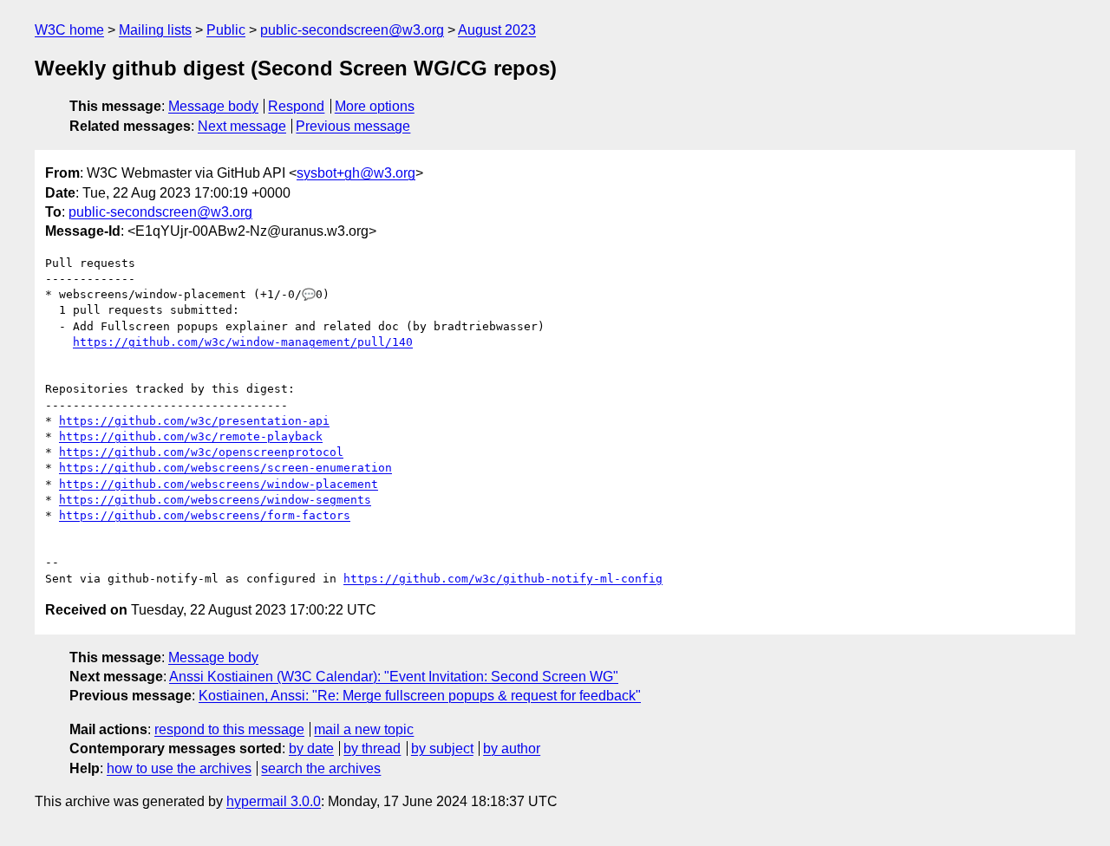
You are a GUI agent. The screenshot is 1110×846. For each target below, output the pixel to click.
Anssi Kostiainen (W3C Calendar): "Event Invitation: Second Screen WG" (393, 676)
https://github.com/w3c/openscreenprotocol (201, 452)
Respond (296, 106)
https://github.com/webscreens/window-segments (215, 499)
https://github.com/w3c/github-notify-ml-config (503, 578)
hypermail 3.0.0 (273, 801)
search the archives (321, 768)
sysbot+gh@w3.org (356, 173)
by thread (372, 748)
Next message (242, 126)
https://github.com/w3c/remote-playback (191, 436)
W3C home (69, 30)
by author (511, 748)
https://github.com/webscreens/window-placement (218, 484)
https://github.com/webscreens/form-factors (204, 515)
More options (375, 106)
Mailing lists (155, 30)
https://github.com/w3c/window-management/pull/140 (243, 341)
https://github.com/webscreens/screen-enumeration (225, 467)
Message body (213, 106)
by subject (442, 748)
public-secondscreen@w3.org (352, 30)
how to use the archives (179, 768)
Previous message (353, 126)
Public (225, 30)
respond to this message (229, 729)
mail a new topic (364, 729)
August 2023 (497, 30)
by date (311, 748)
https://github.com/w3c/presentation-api (194, 420)
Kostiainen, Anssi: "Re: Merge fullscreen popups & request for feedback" (420, 695)
